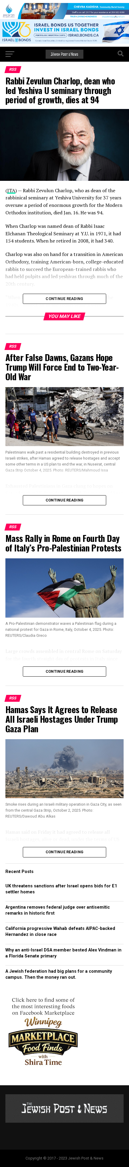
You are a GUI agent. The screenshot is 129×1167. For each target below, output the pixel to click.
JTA (11, 190)
